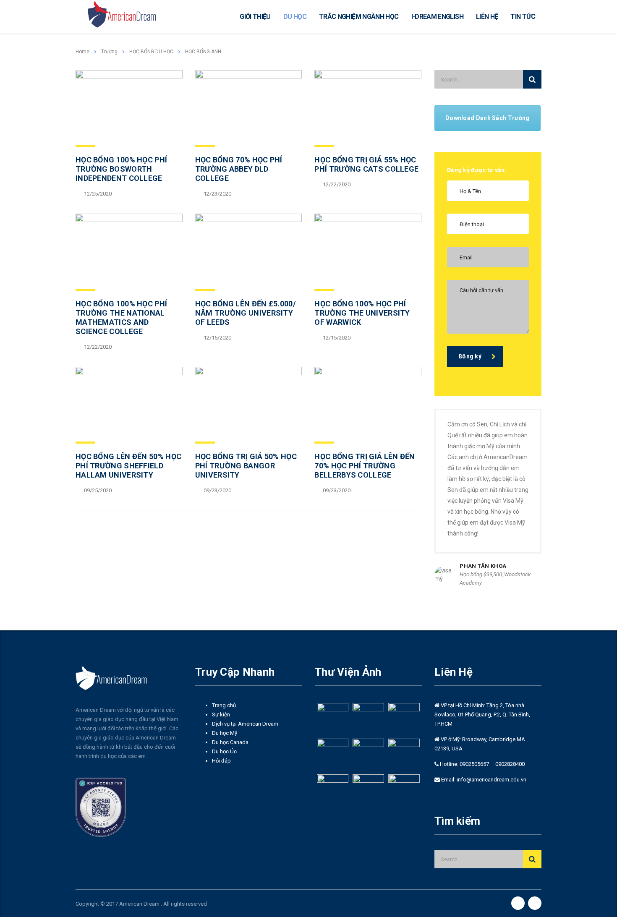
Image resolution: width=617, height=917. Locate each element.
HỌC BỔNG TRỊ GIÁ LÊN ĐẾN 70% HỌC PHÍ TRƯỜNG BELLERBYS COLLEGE (364, 465)
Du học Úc (224, 751)
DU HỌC (294, 17)
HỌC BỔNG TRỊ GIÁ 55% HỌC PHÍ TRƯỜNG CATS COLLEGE (366, 164)
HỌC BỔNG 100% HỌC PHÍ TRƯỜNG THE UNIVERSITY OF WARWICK (362, 313)
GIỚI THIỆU (255, 17)
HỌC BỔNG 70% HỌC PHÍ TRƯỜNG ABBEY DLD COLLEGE (238, 169)
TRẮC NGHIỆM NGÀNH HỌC (359, 17)
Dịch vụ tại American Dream (245, 724)
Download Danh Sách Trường (487, 118)
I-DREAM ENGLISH (437, 17)
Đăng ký (470, 356)
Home (82, 52)
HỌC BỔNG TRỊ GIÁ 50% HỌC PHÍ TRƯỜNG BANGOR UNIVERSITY (246, 465)
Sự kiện (221, 714)
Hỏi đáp (221, 761)
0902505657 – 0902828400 (491, 764)
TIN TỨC (522, 17)
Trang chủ (224, 705)
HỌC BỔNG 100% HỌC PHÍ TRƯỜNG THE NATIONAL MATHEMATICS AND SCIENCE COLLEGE (121, 317)
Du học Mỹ (224, 733)
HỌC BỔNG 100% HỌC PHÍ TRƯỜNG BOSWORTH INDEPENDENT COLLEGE (121, 169)
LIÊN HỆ (487, 17)
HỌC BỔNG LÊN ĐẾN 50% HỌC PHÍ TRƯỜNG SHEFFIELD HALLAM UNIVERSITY (128, 465)
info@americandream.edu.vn (491, 779)
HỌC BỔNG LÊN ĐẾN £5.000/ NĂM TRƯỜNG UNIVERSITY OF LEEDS (245, 313)
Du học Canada (230, 742)
